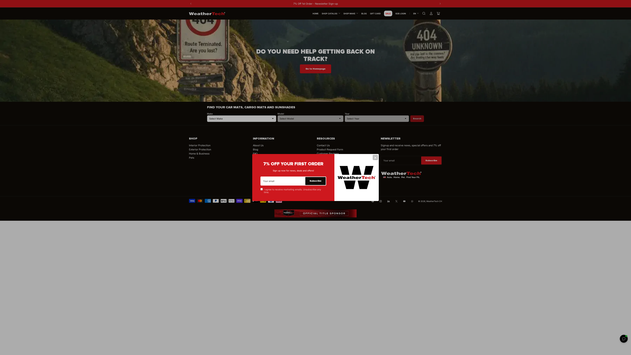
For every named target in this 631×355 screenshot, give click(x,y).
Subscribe (315, 180)
